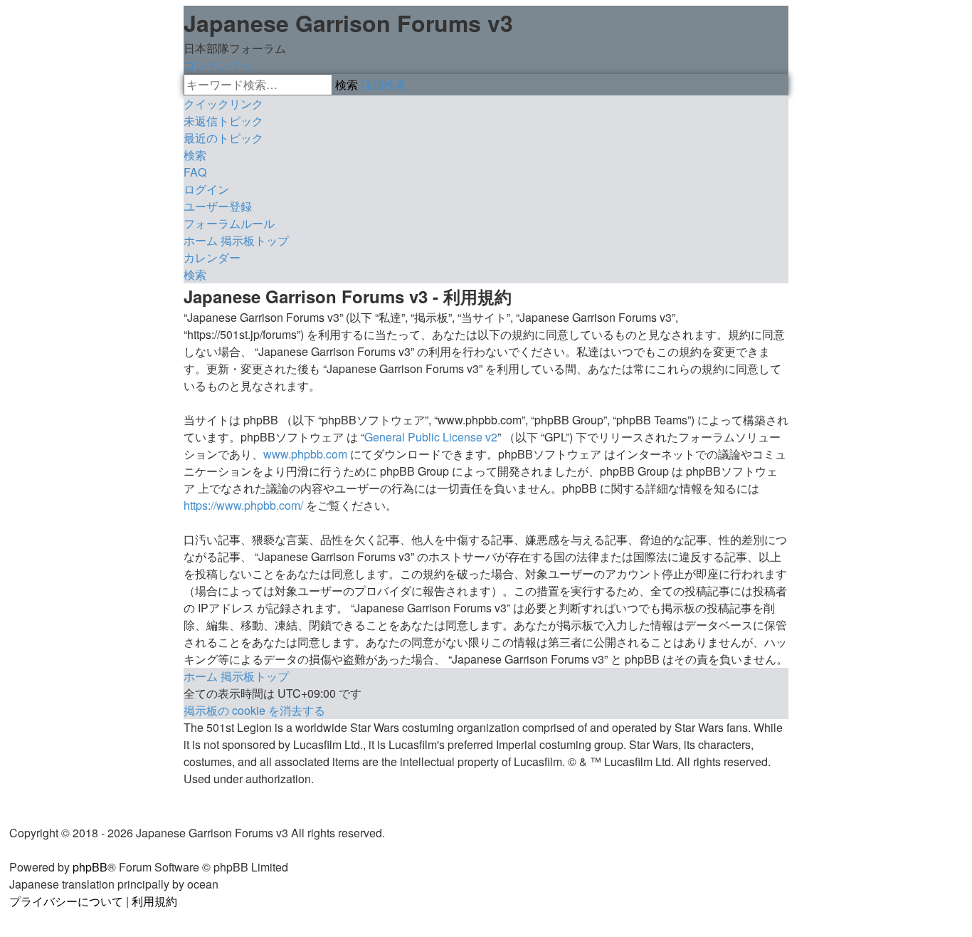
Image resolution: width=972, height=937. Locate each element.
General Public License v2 (430, 437)
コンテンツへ (218, 65)
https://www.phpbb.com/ (243, 505)
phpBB (90, 867)
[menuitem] (223, 120)
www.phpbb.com (305, 454)
